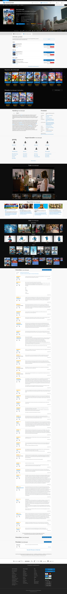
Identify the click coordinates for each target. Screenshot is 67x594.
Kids (26, 20)
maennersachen (18, 514)
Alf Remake (37, 209)
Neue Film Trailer (25, 580)
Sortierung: (17, 272)
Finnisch (49, 123)
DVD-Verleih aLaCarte (45, 2)
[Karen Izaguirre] (47, 149)
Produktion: (17, 16)
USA (21, 16)
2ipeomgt (17, 443)
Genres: (17, 20)
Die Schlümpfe (8, 104)
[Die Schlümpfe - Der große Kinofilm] (30, 97)
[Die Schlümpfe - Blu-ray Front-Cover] (28, 262)
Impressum (34, 590)
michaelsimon (18, 298)
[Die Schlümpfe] (8, 16)
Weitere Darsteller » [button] (33, 160)
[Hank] (25, 142)
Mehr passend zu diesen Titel (56, 69)
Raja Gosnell (20, 122)
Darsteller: (17, 19)
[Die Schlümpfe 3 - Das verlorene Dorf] (22, 97)
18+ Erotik (13, 572)
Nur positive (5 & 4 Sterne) (23, 273)
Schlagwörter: (42, 119)
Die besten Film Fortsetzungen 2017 (10, 210)
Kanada (26, 16)
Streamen (52, 2)
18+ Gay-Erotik (13, 573)
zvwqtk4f (17, 361)
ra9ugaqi (17, 277)
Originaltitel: (42, 113)
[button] (56, 196)
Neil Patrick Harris (21, 124)
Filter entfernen (37, 273)
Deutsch (47, 122)
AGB (34, 580)
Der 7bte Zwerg (30, 83)
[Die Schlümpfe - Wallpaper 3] (34, 239)
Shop (58, 2)
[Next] (64, 76)
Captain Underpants (51, 83)
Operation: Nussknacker (37, 83)
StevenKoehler (18, 379)
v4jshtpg (17, 396)
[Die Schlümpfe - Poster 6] (47, 250)
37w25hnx (18, 403)
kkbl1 (17, 283)
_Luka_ (17, 391)
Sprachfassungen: (43, 122)
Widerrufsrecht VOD (36, 582)
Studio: (42, 126)
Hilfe (34, 578)
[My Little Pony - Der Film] (44, 76)
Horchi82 (17, 464)
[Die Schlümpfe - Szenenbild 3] (38, 228)
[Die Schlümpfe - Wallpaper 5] (59, 239)
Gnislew (17, 476)
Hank (21, 19)
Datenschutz (30, 590)
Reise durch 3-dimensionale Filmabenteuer (55, 210)
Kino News (35, 571)
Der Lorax (15, 83)
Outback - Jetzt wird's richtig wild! (22, 83)
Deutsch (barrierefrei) (51, 122)
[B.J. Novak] (36, 149)
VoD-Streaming (13, 577)
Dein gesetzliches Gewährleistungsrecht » (33, 66)
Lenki (17, 450)
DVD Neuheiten (24, 571)
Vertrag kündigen (50, 569)
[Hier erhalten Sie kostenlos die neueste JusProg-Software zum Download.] (48, 578)
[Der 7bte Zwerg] (30, 76)
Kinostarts (24, 577)
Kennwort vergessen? (56, 0)
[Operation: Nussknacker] (37, 76)
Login (52, 0)
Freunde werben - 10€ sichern (15, 581)
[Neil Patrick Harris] (14, 149)
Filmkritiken (35, 572)
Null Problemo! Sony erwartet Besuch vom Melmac (40, 211)
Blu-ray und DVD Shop (14, 571)
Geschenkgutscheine (14, 580)
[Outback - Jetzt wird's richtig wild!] (22, 76)
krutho (17, 500)
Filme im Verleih (25, 568)
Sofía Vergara (27, 19)
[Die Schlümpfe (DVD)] (14, 46)
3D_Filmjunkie (18, 417)
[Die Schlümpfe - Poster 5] (40, 250)
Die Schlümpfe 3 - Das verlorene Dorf (22, 104)
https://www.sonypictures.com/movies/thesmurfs (47, 134)
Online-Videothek (14, 568)
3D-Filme (51, 119)
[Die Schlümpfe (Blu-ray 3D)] (14, 61)
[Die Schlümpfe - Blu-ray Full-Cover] (42, 262)
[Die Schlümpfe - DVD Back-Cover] (14, 262)
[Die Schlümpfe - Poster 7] (54, 250)
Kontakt (35, 579)
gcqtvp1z (17, 332)
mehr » (30, 19)
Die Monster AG (8, 83)
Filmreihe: (17, 21)
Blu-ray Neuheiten (25, 573)
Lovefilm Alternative (14, 582)
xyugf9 (17, 438)
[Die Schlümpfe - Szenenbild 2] (24, 228)
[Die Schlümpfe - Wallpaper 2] (22, 239)
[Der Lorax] (15, 76)
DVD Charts (24, 572)
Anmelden (5, 0)
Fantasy (25, 20)
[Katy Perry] (25, 149)
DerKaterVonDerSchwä (20, 487)
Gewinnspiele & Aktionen (14, 579)
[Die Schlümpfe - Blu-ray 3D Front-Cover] (49, 262)
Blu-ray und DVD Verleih (14, 570)
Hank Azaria (24, 19)
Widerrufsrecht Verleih (36, 581)
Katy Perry (30, 125)
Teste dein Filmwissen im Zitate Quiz (33, 549)
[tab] (17, 34)
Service (35, 577)
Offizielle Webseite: (43, 133)
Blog (63, 2)
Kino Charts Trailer (25, 582)
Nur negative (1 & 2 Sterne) (30, 273)
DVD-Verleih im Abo (35, 2)
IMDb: (41, 131)
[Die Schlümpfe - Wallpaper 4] (47, 239)
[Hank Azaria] (36, 142)
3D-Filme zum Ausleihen (53, 209)
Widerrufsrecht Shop (36, 583)
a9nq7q (17, 318)
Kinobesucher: (43, 130)
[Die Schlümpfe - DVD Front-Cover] (7, 262)
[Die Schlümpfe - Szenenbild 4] (52, 228)
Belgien (23, 16)
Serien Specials (35, 574)
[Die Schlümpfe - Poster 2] (19, 250)
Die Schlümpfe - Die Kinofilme (25, 21)
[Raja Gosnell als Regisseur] (14, 142)
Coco (59, 83)
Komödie (22, 20)
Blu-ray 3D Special (36, 575)
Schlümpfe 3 (22, 209)
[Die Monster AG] (8, 76)
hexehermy (18, 312)
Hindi (51, 123)
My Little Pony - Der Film (44, 83)
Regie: (41, 116)
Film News (35, 570)
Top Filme (24, 570)
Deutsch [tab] (14, 113)
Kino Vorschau (24, 578)
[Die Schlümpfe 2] (15, 97)
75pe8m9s (18, 529)
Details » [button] (17, 47)
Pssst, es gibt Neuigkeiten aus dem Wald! (25, 210)
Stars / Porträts (35, 573)
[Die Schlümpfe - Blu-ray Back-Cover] (35, 262)
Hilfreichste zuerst (22, 272)
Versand (53, 63)
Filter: (17, 273)
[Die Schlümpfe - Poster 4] (33, 250)
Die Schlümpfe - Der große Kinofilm (30, 104)
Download (10, 242)
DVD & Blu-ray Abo (14, 575)
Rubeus (17, 422)
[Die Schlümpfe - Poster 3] (26, 250)
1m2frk (17, 350)
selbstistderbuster (19, 324)
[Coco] (59, 76)
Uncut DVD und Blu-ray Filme (15, 578)
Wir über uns (27, 590)
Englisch (47, 123)
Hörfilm (53, 123)
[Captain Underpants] (51, 76)
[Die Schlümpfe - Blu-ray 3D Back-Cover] (56, 262)
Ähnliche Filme (8, 106)
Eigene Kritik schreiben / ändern (47, 269)
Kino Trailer (24, 581)
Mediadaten (39, 590)
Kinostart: (42, 128)
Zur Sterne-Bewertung (49, 131)
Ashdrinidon (18, 470)
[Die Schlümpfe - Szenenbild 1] (10, 228)
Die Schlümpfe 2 (15, 104)
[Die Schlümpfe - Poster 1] (12, 250)
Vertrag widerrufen (50, 571)
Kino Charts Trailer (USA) (25, 583)
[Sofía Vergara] (47, 142)
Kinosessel (18, 523)
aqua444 (17, 430)
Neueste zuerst (27, 272)
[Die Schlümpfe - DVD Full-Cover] (21, 262)
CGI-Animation (49, 120)
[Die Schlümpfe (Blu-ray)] (14, 53)
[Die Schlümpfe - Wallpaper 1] (10, 239)
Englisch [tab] (17, 113)
